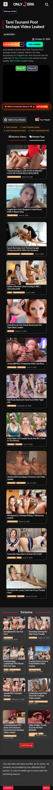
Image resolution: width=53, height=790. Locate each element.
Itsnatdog (33, 637)
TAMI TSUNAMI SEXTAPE (39, 131)
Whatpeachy (12, 521)
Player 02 (32, 68)
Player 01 (21, 68)
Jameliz (7, 699)
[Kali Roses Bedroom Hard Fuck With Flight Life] (26, 386)
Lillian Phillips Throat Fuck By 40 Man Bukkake (37, 727)
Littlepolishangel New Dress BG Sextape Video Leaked (38, 695)
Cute (9, 292)
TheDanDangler (27, 254)
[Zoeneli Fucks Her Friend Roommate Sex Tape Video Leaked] (26, 311)
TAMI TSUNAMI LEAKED (30, 127)
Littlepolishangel (41, 701)
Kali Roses (11, 405)
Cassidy (18, 444)
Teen (19, 557)
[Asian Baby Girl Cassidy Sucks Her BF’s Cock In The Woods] (26, 424)
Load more (25, 745)
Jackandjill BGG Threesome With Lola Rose (25, 364)
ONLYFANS (9, 34)
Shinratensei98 (19, 292)
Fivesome (11, 483)
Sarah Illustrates (13, 254)
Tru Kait (21, 596)
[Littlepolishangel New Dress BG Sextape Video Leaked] (39, 685)
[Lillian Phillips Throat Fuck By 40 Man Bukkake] (39, 717)
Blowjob (11, 444)
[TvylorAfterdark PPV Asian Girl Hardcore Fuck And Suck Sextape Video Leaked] (14, 717)
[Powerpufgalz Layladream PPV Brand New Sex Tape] (14, 653)
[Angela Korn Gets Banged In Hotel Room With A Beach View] (26, 195)
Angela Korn (12, 215)
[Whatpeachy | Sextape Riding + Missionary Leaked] (26, 501)
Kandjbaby (8, 637)
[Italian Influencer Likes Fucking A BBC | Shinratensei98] (26, 272)
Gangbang (33, 733)
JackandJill (12, 367)
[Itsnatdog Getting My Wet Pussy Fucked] (39, 623)
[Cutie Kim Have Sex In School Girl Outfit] (26, 540)
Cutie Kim (11, 557)
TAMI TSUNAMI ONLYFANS (14, 131)
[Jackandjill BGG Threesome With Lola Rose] (26, 350)
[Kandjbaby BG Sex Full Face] (14, 623)
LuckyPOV (12, 596)
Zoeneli (10, 331)
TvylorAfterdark (10, 736)
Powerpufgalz (15, 669)
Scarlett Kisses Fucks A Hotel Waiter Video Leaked (38, 663)
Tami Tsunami (21, 58)
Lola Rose (21, 367)
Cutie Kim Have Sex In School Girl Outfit (24, 554)
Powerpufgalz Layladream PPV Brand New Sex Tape (13, 663)
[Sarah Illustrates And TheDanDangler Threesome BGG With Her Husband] (26, 234)
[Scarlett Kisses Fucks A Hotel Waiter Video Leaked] (39, 653)
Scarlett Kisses (35, 669)
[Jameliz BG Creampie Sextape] (14, 685)
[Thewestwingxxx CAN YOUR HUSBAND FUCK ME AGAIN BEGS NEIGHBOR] (26, 157)
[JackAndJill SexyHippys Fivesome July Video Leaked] (26, 463)
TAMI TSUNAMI (10, 127)
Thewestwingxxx (14, 177)
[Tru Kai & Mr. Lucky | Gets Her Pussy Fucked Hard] (26, 576)
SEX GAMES (35, 44)
